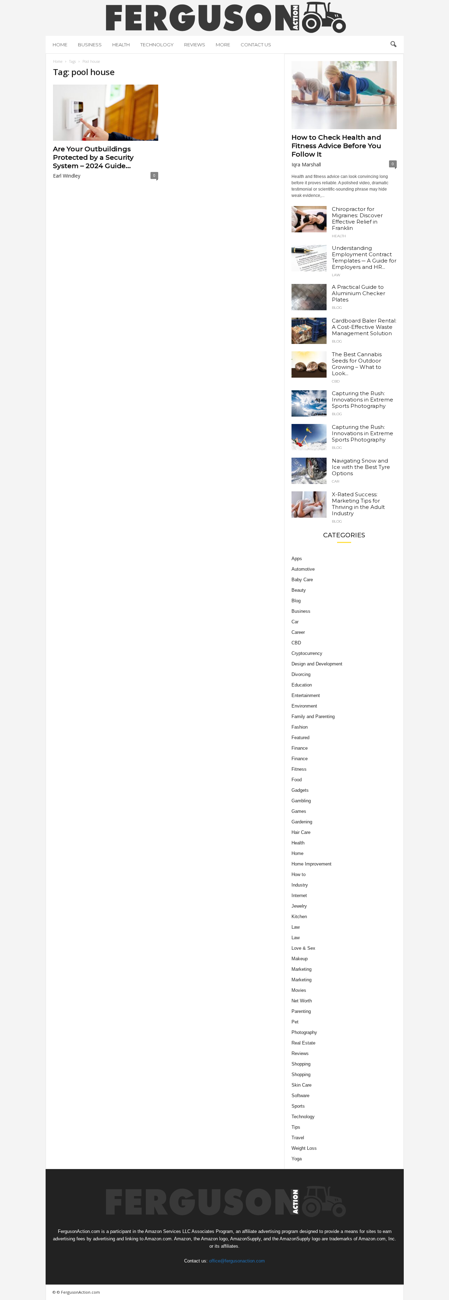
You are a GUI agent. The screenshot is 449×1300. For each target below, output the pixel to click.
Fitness (299, 769)
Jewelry (299, 906)
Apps (296, 558)
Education (301, 685)
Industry (299, 885)
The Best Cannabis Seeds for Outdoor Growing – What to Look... (357, 364)
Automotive (303, 569)
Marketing (301, 969)
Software (300, 1095)
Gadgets (300, 790)
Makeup (299, 958)
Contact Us (256, 44)
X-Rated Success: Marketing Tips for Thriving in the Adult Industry (358, 504)
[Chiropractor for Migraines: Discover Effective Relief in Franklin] (309, 219)
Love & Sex (303, 948)
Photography (304, 1032)
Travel (297, 1137)
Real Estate (303, 1043)
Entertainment (305, 695)
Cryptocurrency (306, 653)
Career (298, 632)
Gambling (301, 800)
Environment (304, 706)
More (223, 44)
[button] (393, 44)
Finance (299, 748)
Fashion (299, 727)
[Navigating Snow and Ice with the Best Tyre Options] (309, 471)
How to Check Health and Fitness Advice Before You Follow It (336, 145)
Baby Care (302, 579)
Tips (295, 1127)
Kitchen (299, 916)
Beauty (298, 590)
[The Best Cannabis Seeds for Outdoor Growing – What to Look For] (309, 364)
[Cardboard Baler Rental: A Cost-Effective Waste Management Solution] (309, 331)
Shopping (300, 1064)
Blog (337, 308)
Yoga (296, 1158)
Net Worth (301, 1000)
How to (298, 874)
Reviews (194, 44)
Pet (295, 1021)
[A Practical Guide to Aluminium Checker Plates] (309, 297)
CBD (336, 381)
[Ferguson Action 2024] (225, 17)
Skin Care (301, 1085)
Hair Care (300, 832)
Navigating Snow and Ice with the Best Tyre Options (361, 467)
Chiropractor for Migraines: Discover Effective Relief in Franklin (357, 218)
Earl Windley (66, 175)
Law (336, 275)
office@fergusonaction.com (237, 1260)
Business (90, 44)
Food (296, 779)
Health (121, 44)
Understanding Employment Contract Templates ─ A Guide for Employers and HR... (364, 257)
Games (298, 811)
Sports (298, 1106)
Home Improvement (311, 864)
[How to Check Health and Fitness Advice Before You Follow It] (344, 95)
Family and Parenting (313, 716)
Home (60, 44)
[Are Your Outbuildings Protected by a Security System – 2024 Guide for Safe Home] (105, 113)
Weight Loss (304, 1148)
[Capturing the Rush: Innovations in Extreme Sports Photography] (309, 403)
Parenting (301, 1011)
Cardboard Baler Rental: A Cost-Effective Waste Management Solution (364, 327)
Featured (300, 737)
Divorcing (300, 674)
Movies (298, 990)
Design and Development (316, 663)
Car (335, 481)
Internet (299, 895)
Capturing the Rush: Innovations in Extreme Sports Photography (362, 399)
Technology (157, 44)
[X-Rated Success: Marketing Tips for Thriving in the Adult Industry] (309, 504)
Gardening (301, 821)
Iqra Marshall (306, 164)
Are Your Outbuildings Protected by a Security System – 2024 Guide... (93, 157)
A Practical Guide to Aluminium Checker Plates (358, 293)
